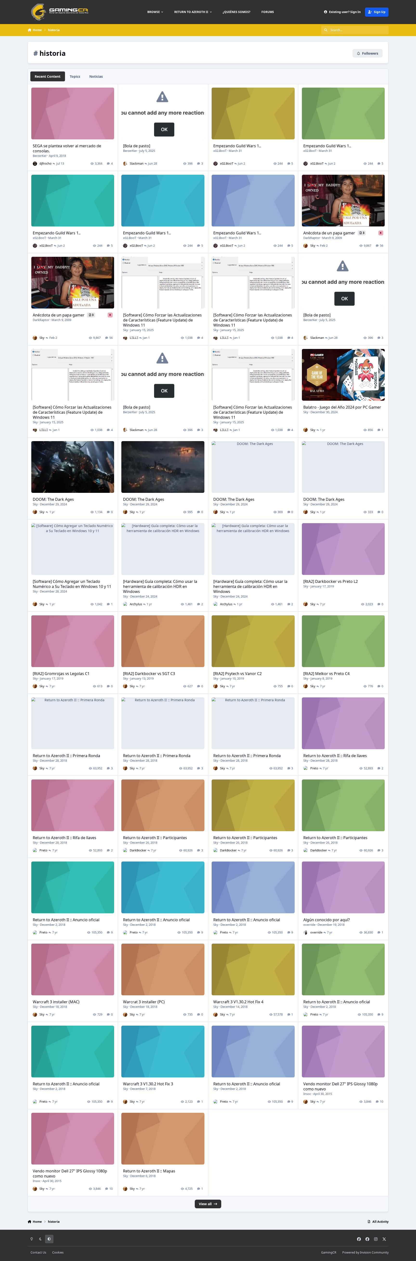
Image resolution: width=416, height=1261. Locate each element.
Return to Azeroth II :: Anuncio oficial (66, 919)
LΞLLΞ (134, 337)
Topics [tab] (75, 76)
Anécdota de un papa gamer (329, 233)
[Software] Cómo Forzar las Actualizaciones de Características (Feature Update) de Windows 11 (162, 320)
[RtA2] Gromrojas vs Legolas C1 (61, 673)
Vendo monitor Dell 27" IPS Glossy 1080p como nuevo (340, 1086)
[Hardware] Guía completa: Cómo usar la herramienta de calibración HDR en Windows (160, 586)
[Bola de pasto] (136, 145)
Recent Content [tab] (47, 76)
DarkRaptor (311, 238)
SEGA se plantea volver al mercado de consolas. (67, 148)
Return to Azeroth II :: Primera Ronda (66, 755)
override (309, 924)
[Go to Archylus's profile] (125, 604)
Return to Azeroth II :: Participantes (155, 837)
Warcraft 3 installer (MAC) (56, 1001)
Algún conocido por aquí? (326, 919)
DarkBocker (138, 850)
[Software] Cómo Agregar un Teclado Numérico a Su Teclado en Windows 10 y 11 (72, 584)
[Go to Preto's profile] (305, 768)
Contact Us (38, 1252)
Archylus (136, 604)
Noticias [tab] (96, 76)
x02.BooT (220, 150)
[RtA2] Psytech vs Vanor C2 (237, 673)
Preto (314, 768)
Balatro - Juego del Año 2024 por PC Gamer (342, 407)
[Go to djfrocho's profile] (35, 163)
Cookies (58, 1252)
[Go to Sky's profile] (305, 246)
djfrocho (45, 163)
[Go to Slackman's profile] (125, 163)
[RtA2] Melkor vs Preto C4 (326, 673)
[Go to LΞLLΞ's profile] (125, 338)
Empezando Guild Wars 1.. (237, 145)
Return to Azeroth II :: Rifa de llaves (335, 755)
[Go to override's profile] (305, 932)
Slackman (136, 163)
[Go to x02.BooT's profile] (215, 163)
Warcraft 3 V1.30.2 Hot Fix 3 (148, 1084)
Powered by (365, 1252)
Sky (312, 245)
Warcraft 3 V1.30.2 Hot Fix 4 (238, 1001)
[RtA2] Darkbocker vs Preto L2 (330, 581)
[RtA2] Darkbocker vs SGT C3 (149, 673)
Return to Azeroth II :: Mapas (149, 1171)
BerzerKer (40, 156)
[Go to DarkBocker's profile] (125, 850)
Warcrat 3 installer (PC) (144, 1001)
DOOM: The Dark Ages (53, 499)
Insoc (307, 1094)
